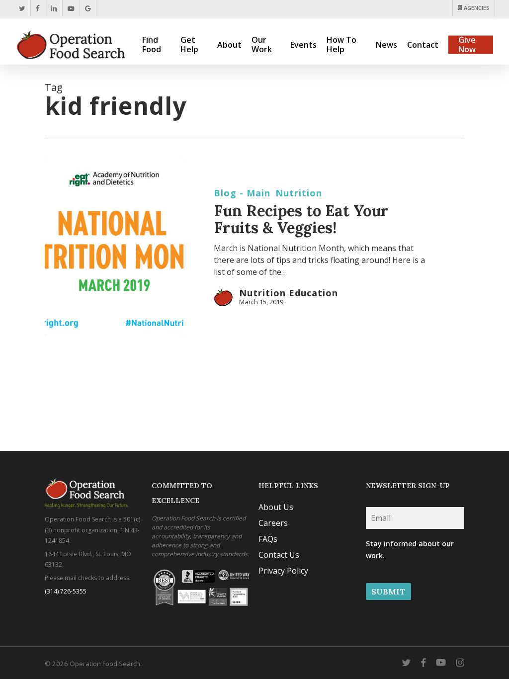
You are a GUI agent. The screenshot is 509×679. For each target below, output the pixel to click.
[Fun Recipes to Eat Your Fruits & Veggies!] (114, 247)
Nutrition (298, 192)
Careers (273, 522)
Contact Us (278, 554)
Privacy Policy (283, 570)
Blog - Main (242, 192)
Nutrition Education (288, 292)
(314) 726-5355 (65, 591)
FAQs (267, 538)
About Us (275, 507)
